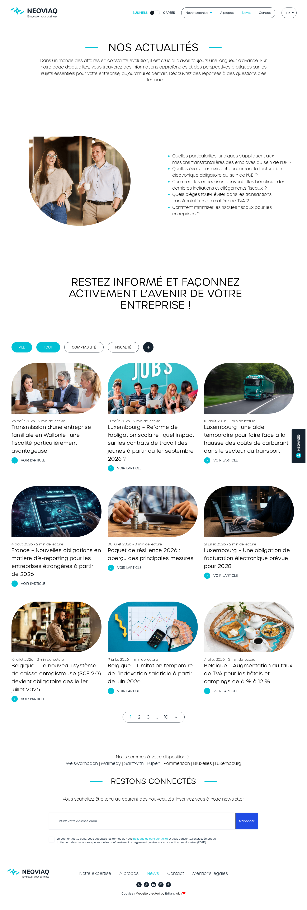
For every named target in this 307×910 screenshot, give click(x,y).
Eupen (153, 763)
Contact (265, 13)
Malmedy (111, 763)
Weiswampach (82, 763)
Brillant (170, 893)
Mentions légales (210, 873)
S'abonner (246, 821)
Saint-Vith (133, 763)
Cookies (127, 893)
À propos (227, 13)
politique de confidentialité (150, 838)
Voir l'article (33, 460)
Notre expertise (197, 13)
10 (166, 717)
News (246, 13)
